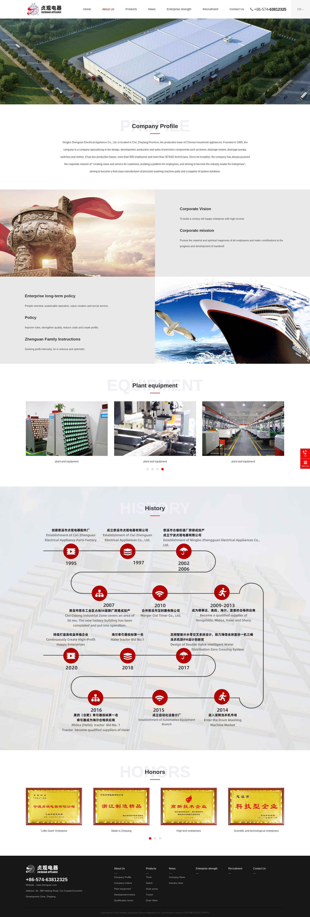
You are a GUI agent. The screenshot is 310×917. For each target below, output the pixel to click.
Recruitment (210, 9)
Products (131, 9)
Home (87, 9)
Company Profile (122, 877)
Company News (177, 877)
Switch (149, 883)
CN (299, 9)
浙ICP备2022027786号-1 (197, 912)
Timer (149, 877)
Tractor (149, 894)
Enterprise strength (179, 9)
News (151, 9)
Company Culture (123, 883)
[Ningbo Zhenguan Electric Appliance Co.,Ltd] (45, 8)
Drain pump (152, 888)
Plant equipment (122, 888)
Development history (124, 894)
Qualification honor (123, 900)
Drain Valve (152, 900)
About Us (108, 9)
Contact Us (237, 9)
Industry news (176, 883)
